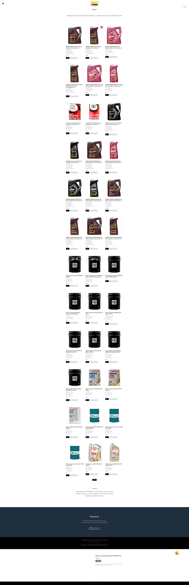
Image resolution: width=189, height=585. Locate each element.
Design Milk (88, 539)
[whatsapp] (3, 3)
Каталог (94, 9)
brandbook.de (96, 539)
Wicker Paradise (101, 539)
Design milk (92, 539)
